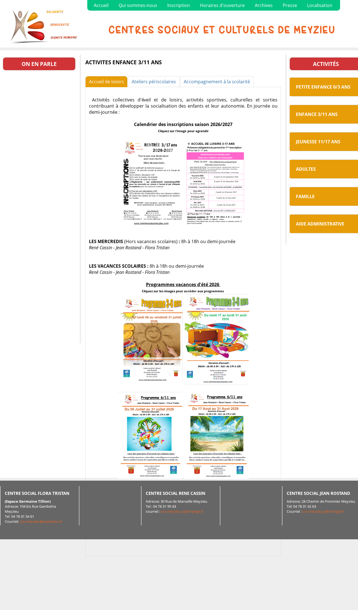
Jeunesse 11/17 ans (318, 142)
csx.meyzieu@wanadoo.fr (41, 521)
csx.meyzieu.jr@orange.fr (323, 511)
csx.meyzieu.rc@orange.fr (182, 511)
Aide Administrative (320, 224)
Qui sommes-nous (138, 5)
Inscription (178, 5)
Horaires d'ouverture (222, 5)
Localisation (319, 5)
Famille (305, 196)
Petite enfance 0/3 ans (323, 87)
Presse (290, 5)
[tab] (106, 81)
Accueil (101, 5)
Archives (264, 5)
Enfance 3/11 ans (317, 114)
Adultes (306, 169)
